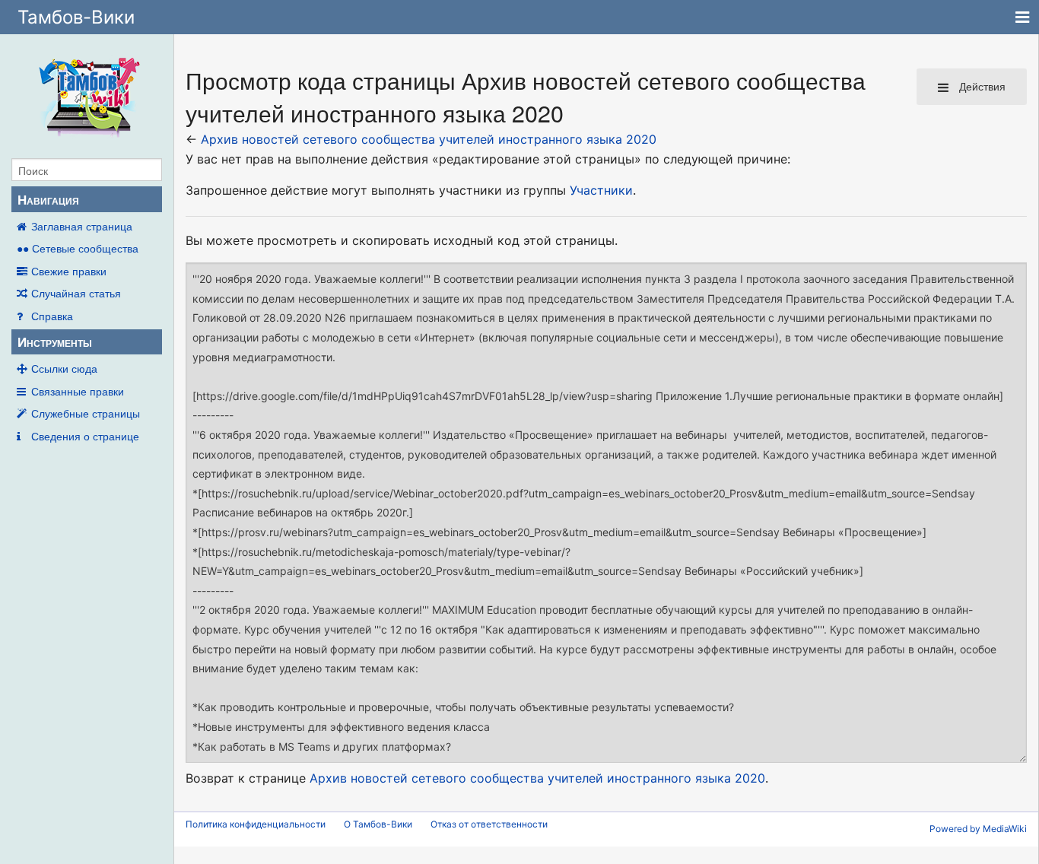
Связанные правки (77, 391)
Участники (601, 190)
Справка (52, 315)
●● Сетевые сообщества (77, 248)
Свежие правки (68, 270)
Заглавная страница (81, 225)
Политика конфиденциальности (256, 824)
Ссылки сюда (64, 368)
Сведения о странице (85, 435)
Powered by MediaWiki (978, 828)
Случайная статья (76, 292)
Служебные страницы (85, 413)
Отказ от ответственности (489, 824)
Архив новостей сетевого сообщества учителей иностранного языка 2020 (428, 139)
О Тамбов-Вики (378, 824)
